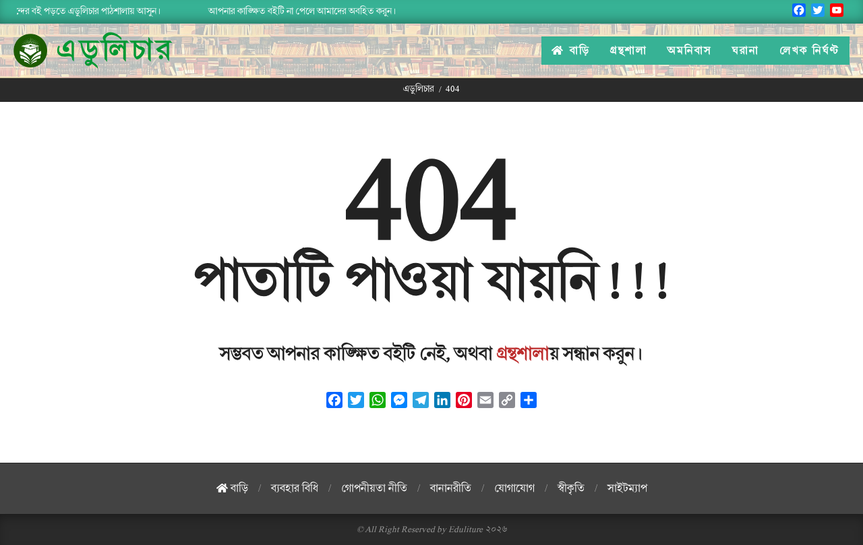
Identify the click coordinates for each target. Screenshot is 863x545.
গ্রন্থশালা (523, 354)
